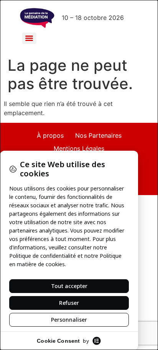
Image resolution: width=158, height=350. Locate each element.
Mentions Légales (79, 148)
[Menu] (29, 38)
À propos (50, 135)
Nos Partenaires (98, 135)
